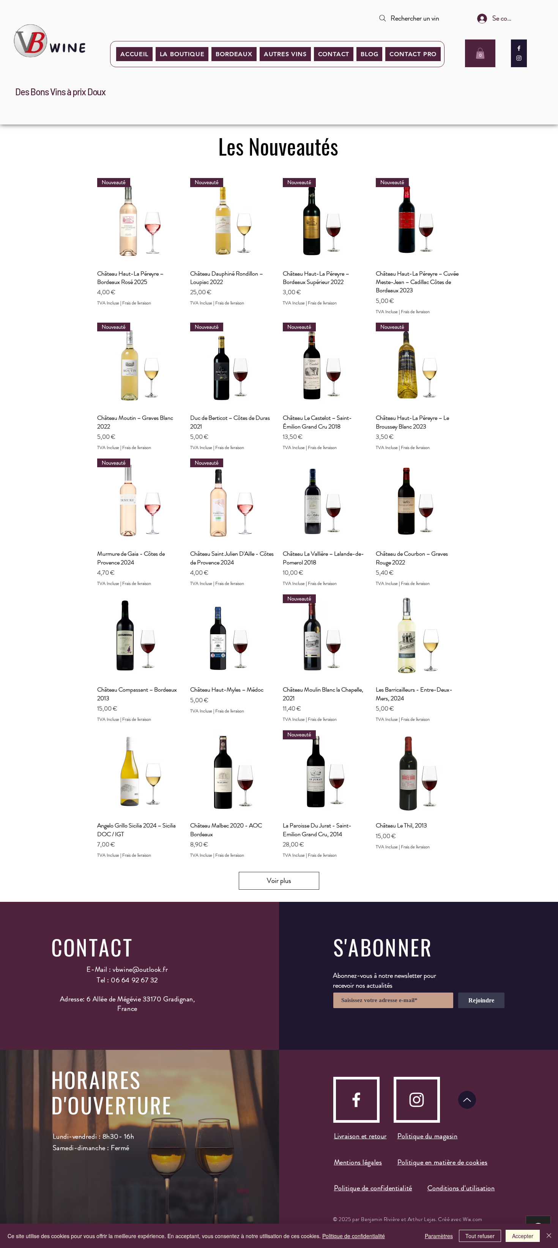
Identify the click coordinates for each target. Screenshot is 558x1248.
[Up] (467, 1100)
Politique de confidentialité (353, 1236)
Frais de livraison (136, 303)
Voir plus (279, 881)
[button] (233, 54)
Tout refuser (480, 1236)
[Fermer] (548, 1236)
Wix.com (472, 1219)
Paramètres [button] (439, 1236)
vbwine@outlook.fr (140, 969)
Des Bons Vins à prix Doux (60, 91)
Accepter (522, 1236)
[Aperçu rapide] (325, 501)
